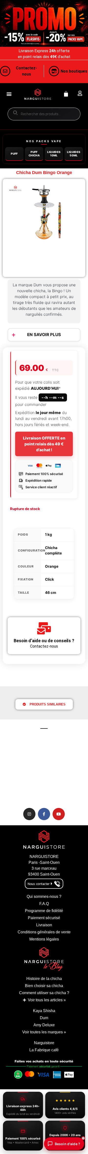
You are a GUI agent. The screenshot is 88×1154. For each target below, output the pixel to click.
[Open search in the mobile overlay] (44, 114)
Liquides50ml (73, 153)
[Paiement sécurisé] (44, 1071)
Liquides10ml (53, 153)
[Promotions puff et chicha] (44, 23)
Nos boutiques (74, 71)
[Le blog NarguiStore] (44, 959)
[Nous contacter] (5, 71)
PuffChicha (34, 153)
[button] (9, 94)
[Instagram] (29, 814)
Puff (14, 153)
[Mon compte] (80, 93)
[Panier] (66, 94)
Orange (51, 566)
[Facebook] (44, 814)
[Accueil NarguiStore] (37, 94)
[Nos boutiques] (54, 71)
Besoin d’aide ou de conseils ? (44, 640)
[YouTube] (59, 814)
